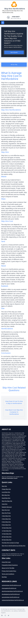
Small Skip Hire (6, 498)
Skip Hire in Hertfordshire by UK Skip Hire (13, 545)
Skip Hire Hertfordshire (14, 8)
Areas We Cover (6, 562)
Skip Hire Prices (6, 513)
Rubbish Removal (7, 507)
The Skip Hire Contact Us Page (10, 543)
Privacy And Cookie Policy (9, 571)
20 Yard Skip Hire (6, 537)
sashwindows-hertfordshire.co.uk (11, 585)
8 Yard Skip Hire (6, 525)
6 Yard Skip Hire (6, 522)
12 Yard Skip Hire (6, 531)
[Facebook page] (2, 615)
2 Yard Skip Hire (6, 516)
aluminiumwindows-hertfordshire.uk (12, 591)
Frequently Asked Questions (10, 565)
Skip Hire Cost (6, 510)
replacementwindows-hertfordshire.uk (13, 600)
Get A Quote (14, 52)
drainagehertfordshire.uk (9, 588)
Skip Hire (4, 486)
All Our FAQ (14, 64)
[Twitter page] (8, 615)
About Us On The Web (8, 568)
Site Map (4, 577)
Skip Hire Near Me (7, 501)
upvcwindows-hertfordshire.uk (10, 597)
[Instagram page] (5, 615)
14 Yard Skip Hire (6, 534)
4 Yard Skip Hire (6, 519)
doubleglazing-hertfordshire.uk (11, 594)
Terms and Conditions (8, 574)
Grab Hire (4, 504)
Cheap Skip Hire (6, 489)
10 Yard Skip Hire (6, 528)
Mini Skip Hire (6, 495)
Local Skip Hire (6, 492)
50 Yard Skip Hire (6, 540)
